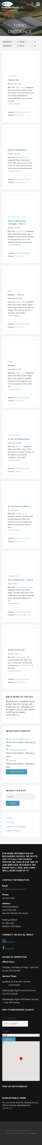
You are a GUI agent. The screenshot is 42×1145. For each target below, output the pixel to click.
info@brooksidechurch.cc (14, 889)
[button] (39, 4)
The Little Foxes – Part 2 (20, 580)
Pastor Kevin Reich (23, 112)
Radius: (5, 1031)
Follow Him (12, 76)
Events (9, 818)
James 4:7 (19, 446)
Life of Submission (14, 435)
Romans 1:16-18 (21, 157)
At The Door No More (18, 506)
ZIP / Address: (9, 1018)
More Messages (16, 772)
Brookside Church (10, 7)
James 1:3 (7, 1108)
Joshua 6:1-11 (20, 231)
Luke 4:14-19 (20, 373)
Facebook (9, 948)
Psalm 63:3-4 (12, 715)
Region (10, 291)
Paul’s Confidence (17, 150)
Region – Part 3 (16, 294)
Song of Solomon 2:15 (24, 587)
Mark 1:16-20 (20, 87)
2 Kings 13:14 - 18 (22, 657)
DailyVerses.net (10, 718)
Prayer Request (13, 830)
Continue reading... (14, 104)
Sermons (10, 822)
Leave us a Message (15, 826)
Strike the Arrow (16, 650)
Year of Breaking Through (17, 217)
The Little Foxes (13, 576)
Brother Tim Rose (22, 538)
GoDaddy (33, 1133)
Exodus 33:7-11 (21, 514)
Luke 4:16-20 (20, 302)
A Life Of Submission (18, 439)
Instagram (10, 942)
